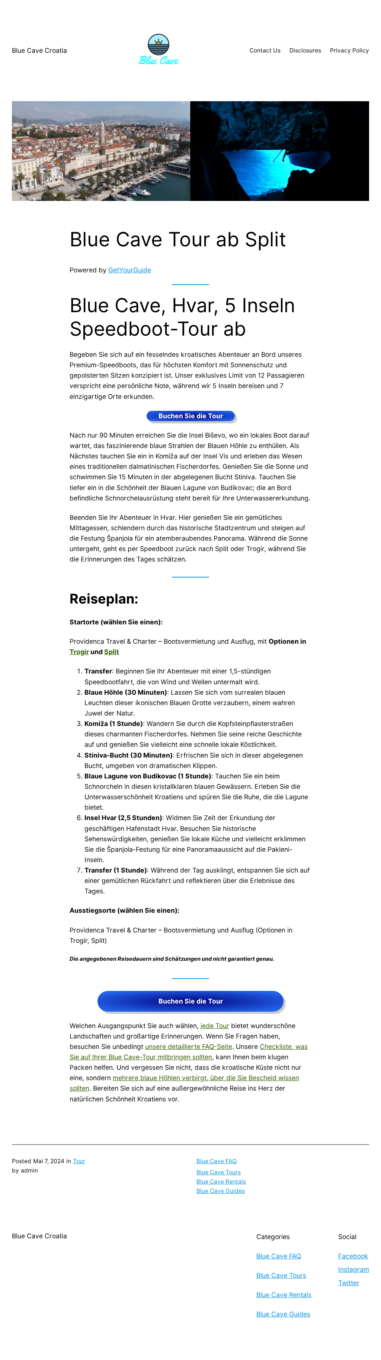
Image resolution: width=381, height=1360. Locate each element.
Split (111, 652)
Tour (79, 1161)
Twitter (348, 1283)
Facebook (353, 1256)
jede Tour (215, 1026)
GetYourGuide (129, 270)
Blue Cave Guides (220, 1190)
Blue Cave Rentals (221, 1181)
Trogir (79, 652)
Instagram (353, 1269)
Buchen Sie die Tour (191, 416)
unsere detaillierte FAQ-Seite (188, 1046)
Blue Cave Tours (218, 1172)
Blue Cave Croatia (39, 50)
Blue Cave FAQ (216, 1161)
